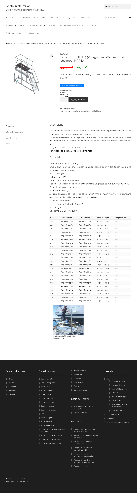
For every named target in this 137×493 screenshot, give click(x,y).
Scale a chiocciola (23, 18)
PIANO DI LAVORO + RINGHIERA (72, 85)
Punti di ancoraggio (119, 397)
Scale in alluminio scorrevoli (51, 435)
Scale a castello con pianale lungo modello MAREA (41, 43)
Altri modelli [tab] (10, 144)
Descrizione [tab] (10, 126)
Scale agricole (46, 391)
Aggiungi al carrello (78, 99)
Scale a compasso (48, 383)
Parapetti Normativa (81, 466)
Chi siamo (12, 387)
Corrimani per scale (81, 390)
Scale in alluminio (18, 6)
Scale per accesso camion (51, 443)
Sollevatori (9, 25)
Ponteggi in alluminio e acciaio (118, 422)
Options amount (66, 90)
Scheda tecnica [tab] (11, 138)
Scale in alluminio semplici (50, 439)
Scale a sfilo (45, 387)
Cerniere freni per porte (14, 33)
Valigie (93, 25)
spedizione (12, 391)
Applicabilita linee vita (119, 389)
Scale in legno (67, 18)
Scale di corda (46, 422)
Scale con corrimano (49, 410)
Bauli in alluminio (80, 371)
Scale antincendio (47, 394)
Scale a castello (19, 43)
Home (8, 18)
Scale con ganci (47, 418)
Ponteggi (23, 25)
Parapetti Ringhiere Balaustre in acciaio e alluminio (67, 25)
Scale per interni (39, 18)
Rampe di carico (84, 18)
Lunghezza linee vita (119, 381)
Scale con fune (46, 414)
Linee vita (52, 18)
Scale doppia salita (48, 425)
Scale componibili (47, 402)
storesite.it (25, 481)
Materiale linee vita (118, 385)
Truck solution (117, 411)
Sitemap (12, 394)
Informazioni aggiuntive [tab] (14, 132)
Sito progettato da (12, 481)
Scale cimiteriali (47, 398)
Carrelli (76, 386)
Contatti (11, 383)
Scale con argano (47, 406)
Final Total (64, 94)
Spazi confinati (117, 401)
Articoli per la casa (32, 33)
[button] (51, 55)
